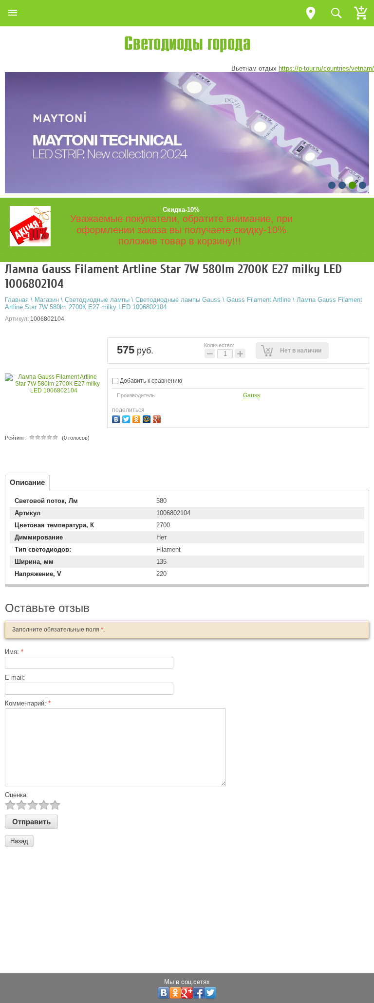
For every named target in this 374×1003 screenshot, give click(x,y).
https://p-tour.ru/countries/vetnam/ (326, 68)
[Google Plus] (158, 418)
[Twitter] (127, 418)
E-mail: (15, 677)
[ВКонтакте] (117, 418)
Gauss (251, 395)
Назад (19, 841)
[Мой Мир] (148, 418)
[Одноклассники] (137, 418)
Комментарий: (28, 703)
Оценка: (16, 795)
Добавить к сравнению (150, 380)
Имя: (14, 651)
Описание (27, 482)
